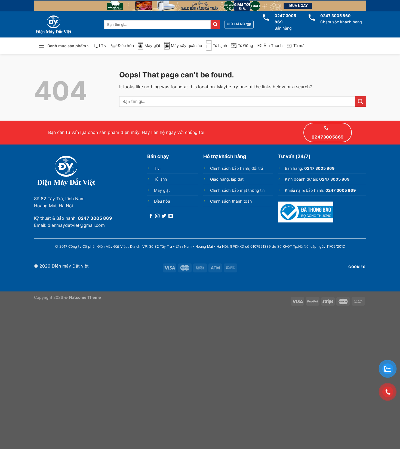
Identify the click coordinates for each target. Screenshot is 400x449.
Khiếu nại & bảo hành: (320, 190)
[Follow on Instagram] (157, 216)
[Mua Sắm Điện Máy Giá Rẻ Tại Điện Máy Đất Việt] (61, 24)
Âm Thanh (273, 45)
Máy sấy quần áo (186, 45)
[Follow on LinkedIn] (170, 216)
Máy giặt (152, 45)
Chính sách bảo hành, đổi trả (236, 168)
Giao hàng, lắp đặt (227, 179)
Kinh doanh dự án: (317, 179)
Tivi (104, 45)
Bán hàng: (310, 168)
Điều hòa (126, 45)
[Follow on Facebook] (151, 216)
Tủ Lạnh (220, 45)
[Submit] (215, 24)
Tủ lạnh (160, 179)
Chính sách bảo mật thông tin (237, 190)
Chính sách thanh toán (231, 201)
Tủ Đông (245, 45)
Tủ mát (299, 45)
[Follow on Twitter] (164, 216)
